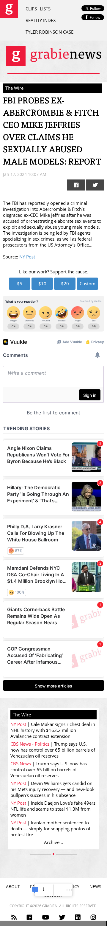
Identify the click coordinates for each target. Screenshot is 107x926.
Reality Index (41, 20)
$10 (42, 284)
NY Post (27, 257)
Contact (53, 895)
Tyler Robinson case (49, 32)
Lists (45, 9)
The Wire (14, 88)
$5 (19, 284)
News (95, 886)
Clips (31, 9)
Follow (95, 17)
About (13, 886)
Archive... (53, 842)
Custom (87, 284)
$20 (65, 284)
